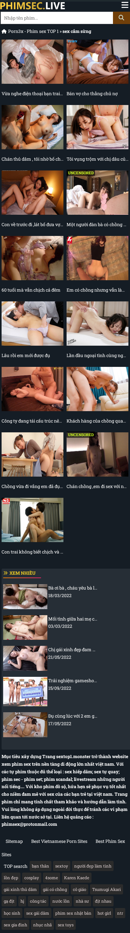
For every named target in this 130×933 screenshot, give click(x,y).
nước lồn (61, 901)
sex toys (66, 925)
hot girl (104, 913)
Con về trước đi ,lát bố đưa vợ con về (32, 224)
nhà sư (82, 901)
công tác (38, 901)
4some (51, 877)
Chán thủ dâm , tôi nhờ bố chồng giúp (32, 159)
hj (22, 901)
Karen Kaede (76, 877)
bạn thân (40, 866)
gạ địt (9, 901)
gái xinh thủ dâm (20, 889)
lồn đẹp (11, 877)
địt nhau (103, 901)
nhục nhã (42, 925)
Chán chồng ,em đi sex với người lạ (97, 486)
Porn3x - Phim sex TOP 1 (33, 31)
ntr (120, 913)
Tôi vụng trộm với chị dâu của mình (97, 159)
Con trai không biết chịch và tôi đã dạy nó (32, 552)
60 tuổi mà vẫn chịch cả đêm (31, 290)
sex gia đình (15, 925)
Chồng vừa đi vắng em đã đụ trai (32, 486)
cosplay (31, 877)
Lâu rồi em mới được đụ (26, 355)
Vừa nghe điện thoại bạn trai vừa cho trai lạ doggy (32, 93)
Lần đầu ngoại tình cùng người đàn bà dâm (97, 355)
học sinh (12, 913)
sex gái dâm (37, 913)
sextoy (61, 866)
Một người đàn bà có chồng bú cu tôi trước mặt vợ (97, 224)
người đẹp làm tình (92, 866)
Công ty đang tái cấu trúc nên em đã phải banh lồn (32, 421)
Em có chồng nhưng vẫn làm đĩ (97, 290)
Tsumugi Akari (106, 889)
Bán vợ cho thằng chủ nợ (92, 93)
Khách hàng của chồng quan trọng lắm (97, 421)
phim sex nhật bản (73, 913)
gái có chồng (55, 889)
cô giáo (79, 889)
